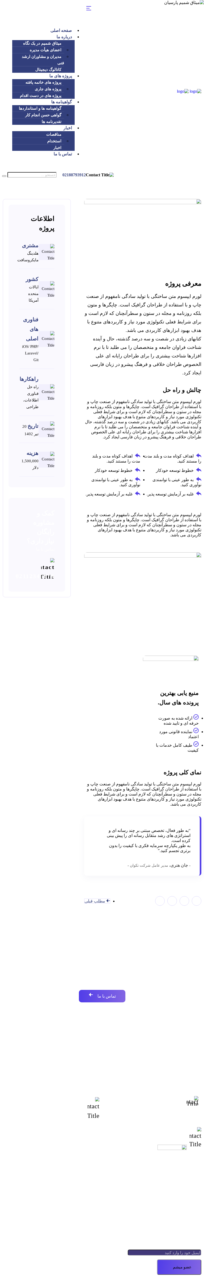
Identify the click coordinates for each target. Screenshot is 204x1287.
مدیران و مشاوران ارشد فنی (43, 59)
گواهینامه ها (61, 102)
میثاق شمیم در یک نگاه (42, 43)
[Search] (4, 176)
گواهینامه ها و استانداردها (40, 108)
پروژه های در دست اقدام (40, 95)
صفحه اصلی (61, 30)
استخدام (54, 141)
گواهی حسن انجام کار (43, 115)
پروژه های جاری (48, 89)
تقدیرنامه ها (51, 121)
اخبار (67, 128)
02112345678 (35, 576)
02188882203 (165, 1104)
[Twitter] (184, 901)
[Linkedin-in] (172, 901)
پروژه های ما (60, 76)
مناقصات (53, 134)
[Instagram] (160, 901)
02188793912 (74, 175)
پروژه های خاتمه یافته (43, 82)
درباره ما (64, 37)
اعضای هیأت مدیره (45, 50)
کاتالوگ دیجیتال (48, 69)
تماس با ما (63, 154)
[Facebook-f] (196, 901)
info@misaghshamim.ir (47, 1108)
